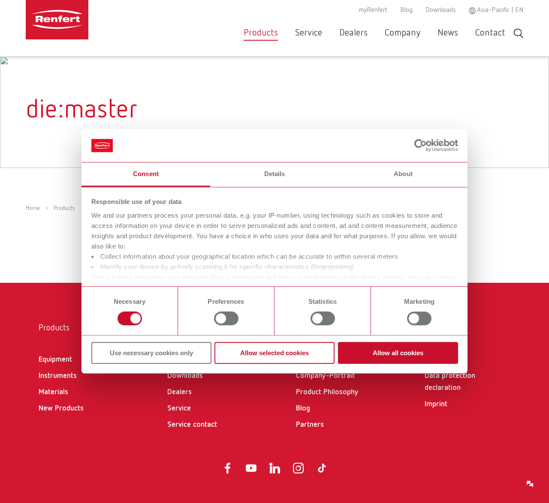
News (447, 33)
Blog (406, 10)
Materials (53, 392)
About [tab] (403, 173)
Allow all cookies (398, 352)
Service (308, 33)
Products (261, 33)
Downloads (440, 10)
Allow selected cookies (274, 352)
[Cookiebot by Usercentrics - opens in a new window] (420, 145)
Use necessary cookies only (151, 352)
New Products (61, 408)
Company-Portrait (325, 376)
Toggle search (518, 33)
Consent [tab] (146, 173)
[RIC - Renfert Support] (530, 484)
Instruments (58, 376)
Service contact (192, 424)
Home (33, 208)
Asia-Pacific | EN (500, 10)
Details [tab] (274, 173)
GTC (431, 359)
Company (402, 33)
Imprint (436, 404)
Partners (310, 424)
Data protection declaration (450, 382)
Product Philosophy (327, 392)
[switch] (226, 318)
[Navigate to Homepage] (83, 19)
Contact (490, 33)
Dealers (353, 33)
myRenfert (373, 10)
